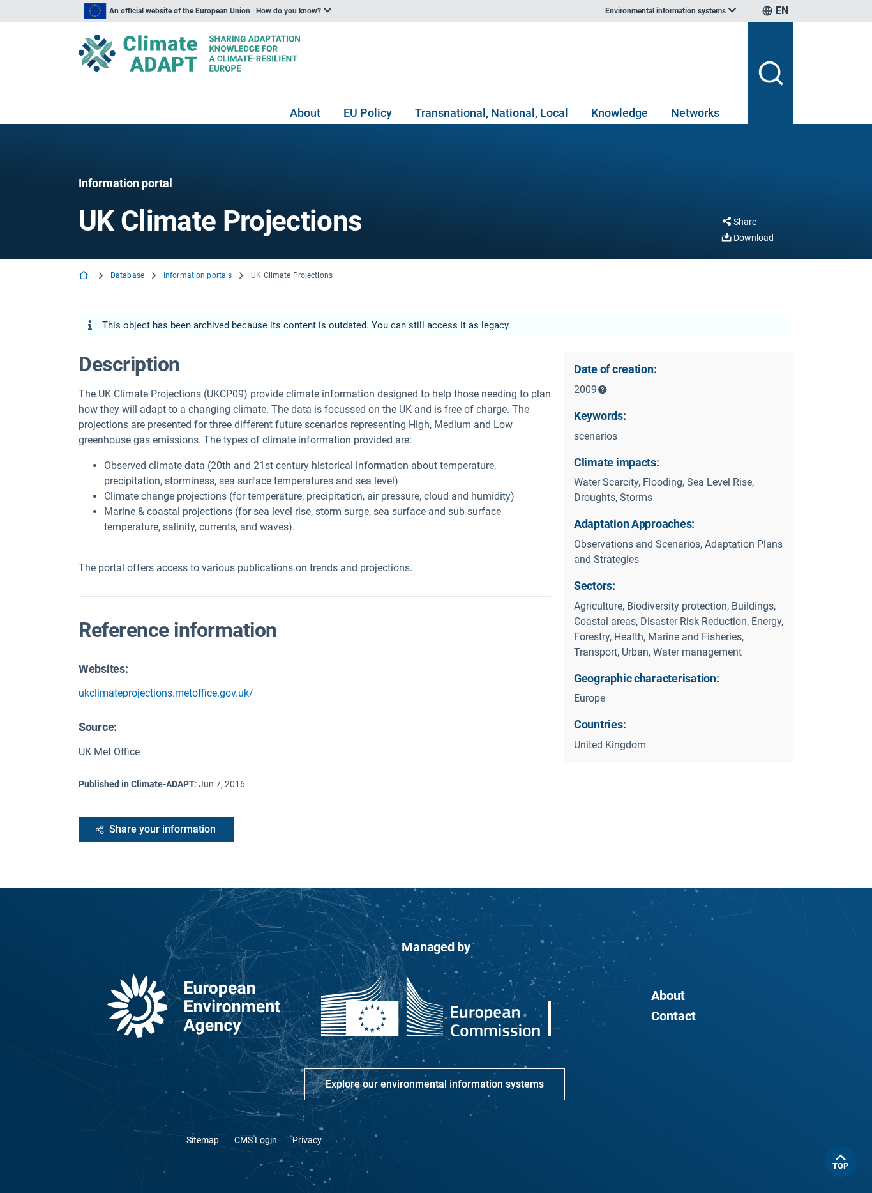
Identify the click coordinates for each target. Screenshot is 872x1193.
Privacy (307, 1140)
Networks (695, 112)
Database (127, 275)
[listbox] (207, 11)
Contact (673, 1016)
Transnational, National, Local (491, 112)
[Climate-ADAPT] (408, 53)
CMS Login (255, 1140)
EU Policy (367, 112)
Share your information (162, 829)
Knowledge (619, 112)
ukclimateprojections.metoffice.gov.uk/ (166, 693)
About (305, 112)
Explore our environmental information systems (435, 1084)
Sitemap (202, 1140)
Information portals (197, 275)
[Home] (85, 276)
